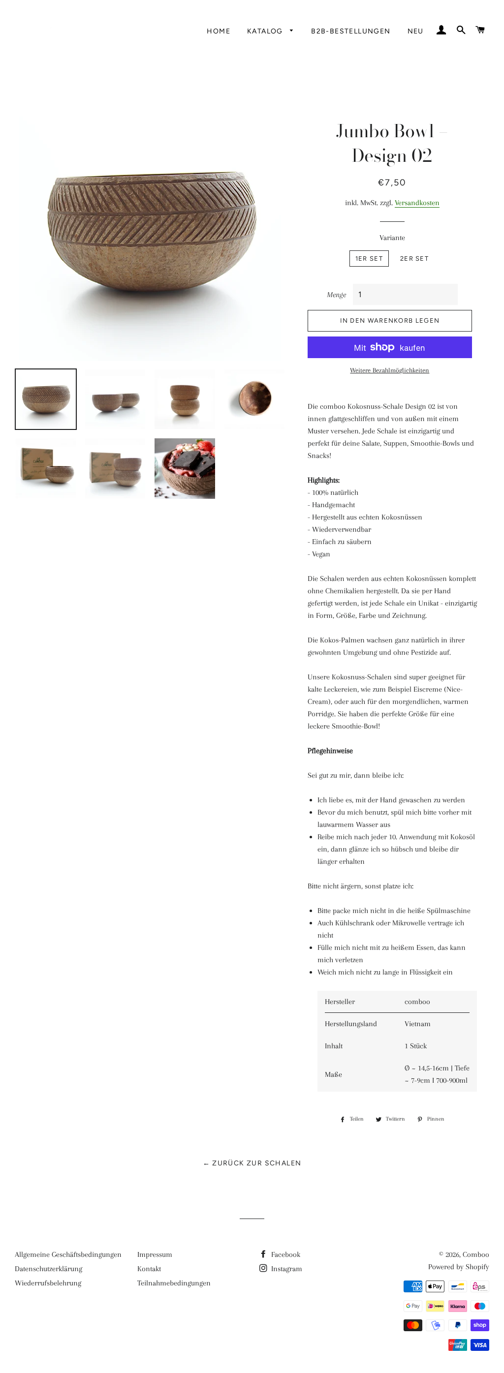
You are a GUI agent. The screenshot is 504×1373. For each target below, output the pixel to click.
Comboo (476, 1254)
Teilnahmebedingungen (174, 1283)
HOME (218, 31)
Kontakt (149, 1268)
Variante (392, 237)
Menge (336, 294)
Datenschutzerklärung (48, 1268)
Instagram (285, 1268)
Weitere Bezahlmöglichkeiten (389, 370)
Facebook (284, 1254)
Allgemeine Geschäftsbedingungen (68, 1254)
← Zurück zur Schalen (252, 1163)
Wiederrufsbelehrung (48, 1283)
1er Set (369, 258)
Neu (416, 31)
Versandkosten (417, 202)
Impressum (154, 1254)
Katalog (266, 31)
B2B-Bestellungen (350, 31)
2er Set (414, 258)
